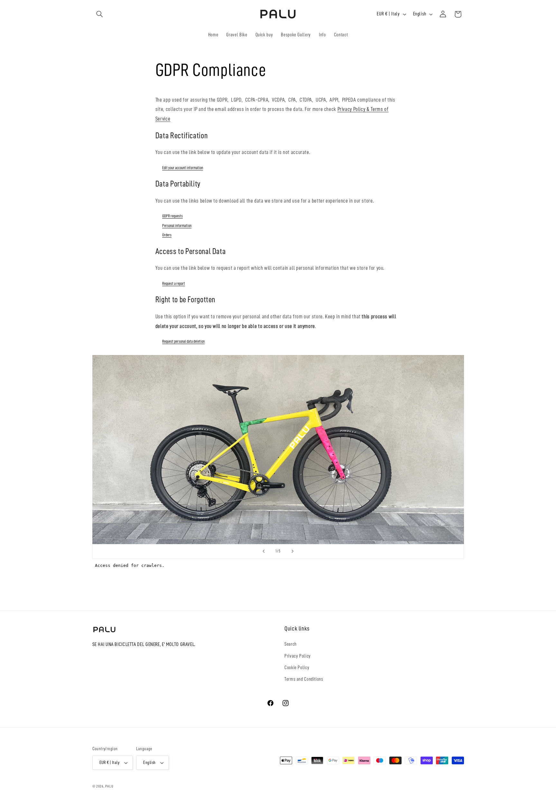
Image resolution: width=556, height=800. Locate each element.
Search (290, 644)
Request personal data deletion (183, 341)
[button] (99, 14)
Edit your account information (182, 168)
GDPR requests (172, 216)
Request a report (173, 283)
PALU (109, 786)
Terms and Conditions (303, 679)
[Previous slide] (263, 551)
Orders (166, 235)
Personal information (176, 225)
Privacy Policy (297, 656)
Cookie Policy (296, 667)
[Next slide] (292, 551)
